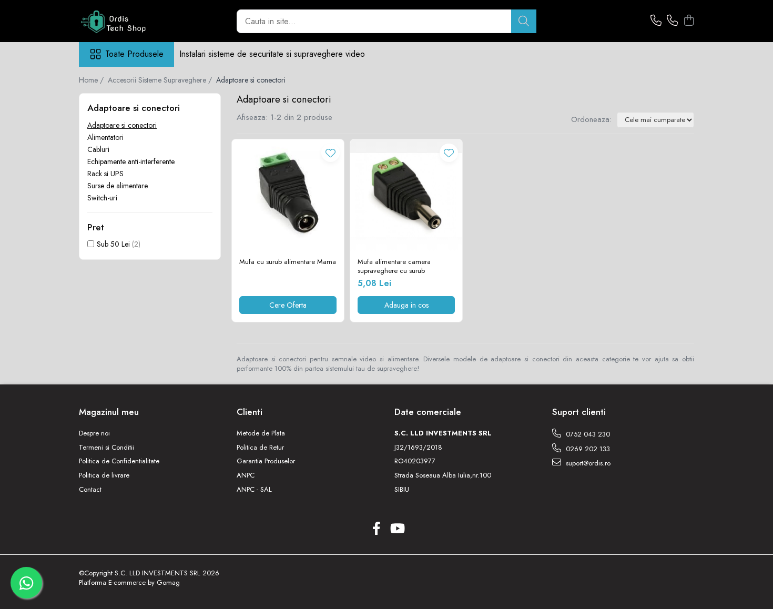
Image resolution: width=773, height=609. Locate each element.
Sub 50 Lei (113, 244)
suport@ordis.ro (587, 463)
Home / (92, 80)
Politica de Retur (260, 447)
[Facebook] (376, 529)
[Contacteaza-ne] (656, 21)
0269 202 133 (587, 449)
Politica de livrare (104, 475)
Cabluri (98, 149)
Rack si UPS (105, 173)
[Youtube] (397, 529)
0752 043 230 (587, 434)
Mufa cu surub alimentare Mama (287, 262)
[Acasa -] (131, 21)
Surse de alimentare (117, 185)
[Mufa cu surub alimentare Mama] (288, 195)
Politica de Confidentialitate (119, 461)
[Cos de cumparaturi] (688, 21)
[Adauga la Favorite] (330, 153)
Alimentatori (105, 137)
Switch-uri (102, 197)
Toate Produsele (134, 54)
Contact (90, 489)
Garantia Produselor (266, 461)
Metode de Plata (261, 433)
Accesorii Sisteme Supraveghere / (161, 80)
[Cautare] (523, 21)
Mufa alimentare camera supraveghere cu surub (394, 267)
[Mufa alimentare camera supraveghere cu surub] (406, 195)
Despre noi (94, 433)
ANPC (246, 475)
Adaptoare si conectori (122, 125)
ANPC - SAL (254, 489)
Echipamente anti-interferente (131, 161)
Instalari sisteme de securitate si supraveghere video (272, 54)
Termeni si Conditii (106, 447)
